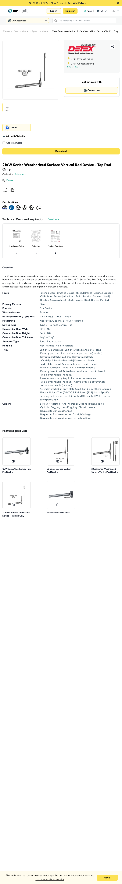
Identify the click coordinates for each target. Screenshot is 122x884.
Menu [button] (4, 11)
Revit (14, 127)
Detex (9, 180)
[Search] (56, 20)
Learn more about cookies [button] (50, 879)
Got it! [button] (107, 877)
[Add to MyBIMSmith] (13, 461)
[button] (53, 11)
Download (61, 151)
